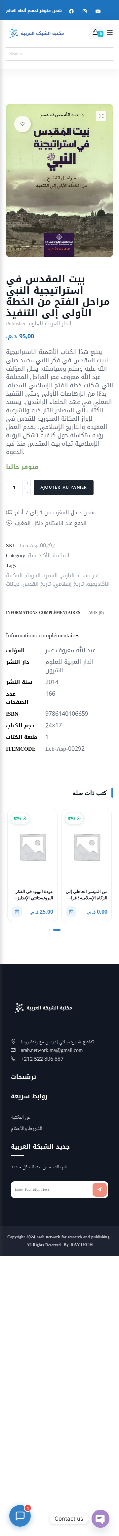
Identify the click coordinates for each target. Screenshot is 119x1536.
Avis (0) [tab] (96, 612)
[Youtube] (98, 11)
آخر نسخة (88, 575)
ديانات (13, 584)
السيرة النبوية (42, 575)
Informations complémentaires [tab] (43, 612)
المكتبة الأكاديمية (48, 555)
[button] (101, 116)
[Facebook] (71, 11)
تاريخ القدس (36, 584)
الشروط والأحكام (26, 1129)
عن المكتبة (21, 1117)
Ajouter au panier (63, 487)
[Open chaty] (100, 1519)
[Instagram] (85, 11)
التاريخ (68, 575)
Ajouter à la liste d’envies (22, 124)
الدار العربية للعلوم (49, 323)
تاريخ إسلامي (69, 584)
